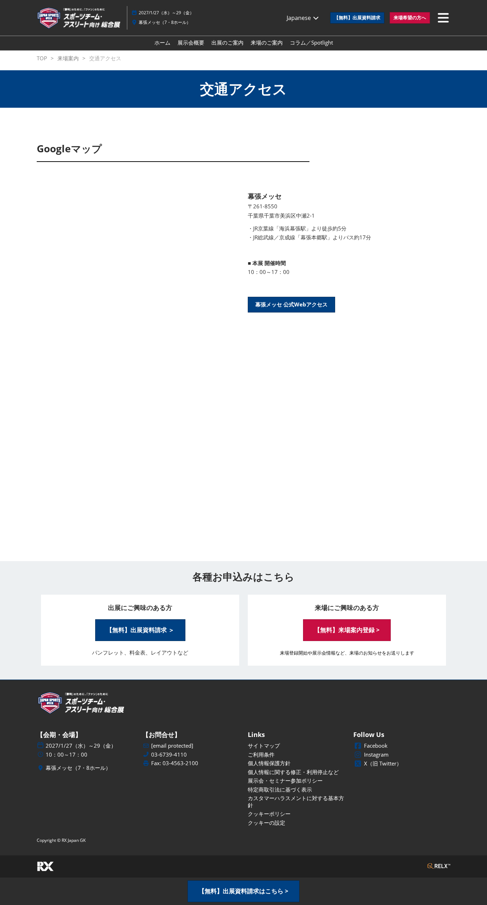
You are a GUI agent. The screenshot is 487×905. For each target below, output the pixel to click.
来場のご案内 (267, 42)
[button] (357, 18)
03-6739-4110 (169, 754)
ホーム (162, 42)
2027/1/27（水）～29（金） (166, 13)
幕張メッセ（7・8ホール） (165, 22)
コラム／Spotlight (311, 42)
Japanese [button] (299, 18)
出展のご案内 (227, 42)
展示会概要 (191, 42)
